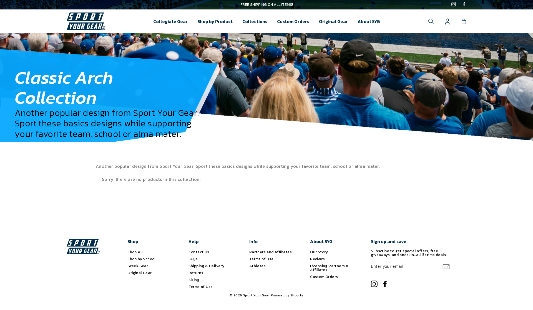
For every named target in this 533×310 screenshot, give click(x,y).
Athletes (257, 266)
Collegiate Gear (170, 21)
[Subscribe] (446, 266)
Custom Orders (293, 21)
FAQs (193, 259)
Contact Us (198, 252)
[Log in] (447, 21)
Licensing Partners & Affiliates (329, 267)
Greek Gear (137, 266)
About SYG (369, 21)
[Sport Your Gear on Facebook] (464, 4)
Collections (254, 21)
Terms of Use (200, 286)
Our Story (319, 252)
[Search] (431, 21)
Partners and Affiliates (270, 252)
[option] (266, 5)
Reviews (317, 259)
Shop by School (141, 259)
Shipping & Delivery (206, 266)
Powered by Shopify (287, 295)
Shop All (135, 252)
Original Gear (333, 21)
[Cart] (464, 21)
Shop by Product (215, 21)
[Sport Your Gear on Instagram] (453, 4)
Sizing (193, 279)
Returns (195, 273)
